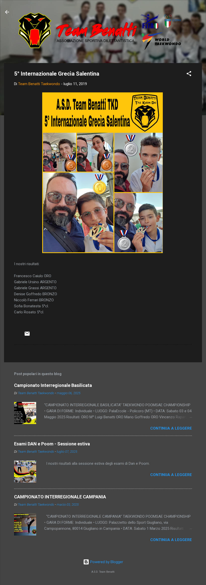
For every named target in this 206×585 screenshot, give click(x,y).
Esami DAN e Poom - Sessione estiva (52, 443)
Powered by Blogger (106, 562)
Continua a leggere (171, 428)
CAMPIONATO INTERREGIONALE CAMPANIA (60, 496)
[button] (189, 74)
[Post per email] (27, 335)
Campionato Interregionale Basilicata (53, 385)
